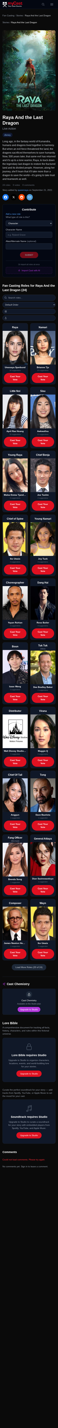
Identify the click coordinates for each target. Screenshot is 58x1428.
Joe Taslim (43, 495)
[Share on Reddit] (22, 197)
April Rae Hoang (15, 431)
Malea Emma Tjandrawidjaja (15, 495)
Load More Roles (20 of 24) (29, 967)
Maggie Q (43, 751)
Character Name (14, 229)
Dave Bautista (43, 815)
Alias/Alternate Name (21, 241)
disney (7, 135)
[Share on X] (14, 197)
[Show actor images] (29, 318)
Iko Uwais (15, 558)
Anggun (15, 815)
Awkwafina (43, 431)
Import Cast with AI (31, 270)
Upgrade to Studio (29, 1009)
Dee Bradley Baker (43, 687)
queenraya (23, 190)
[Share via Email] (30, 197)
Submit (29, 255)
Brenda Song (15, 879)
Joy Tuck (43, 558)
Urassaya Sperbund (15, 367)
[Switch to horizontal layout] (29, 311)
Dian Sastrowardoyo (43, 878)
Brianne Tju (43, 367)
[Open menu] (52, 4)
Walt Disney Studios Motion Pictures (15, 751)
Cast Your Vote (15, 378)
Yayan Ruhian (15, 622)
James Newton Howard (15, 943)
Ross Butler (43, 622)
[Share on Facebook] (5, 197)
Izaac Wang (15, 686)
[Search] (43, 4)
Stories (19, 15)
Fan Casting (8, 15)
